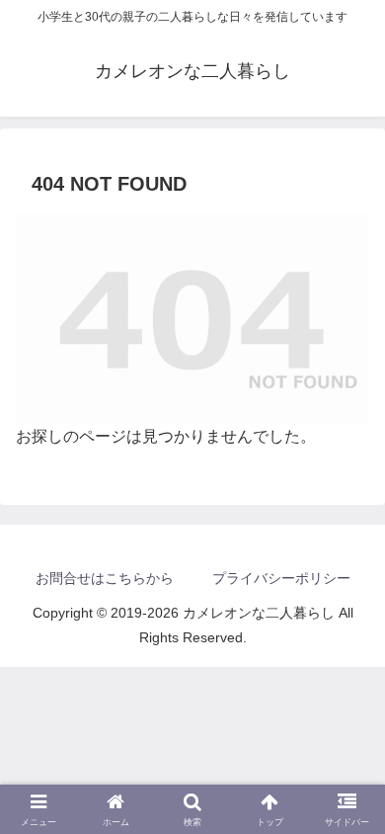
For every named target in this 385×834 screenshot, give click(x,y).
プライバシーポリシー (281, 578)
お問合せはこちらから (105, 578)
